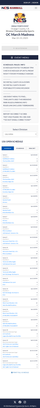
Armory (5, 202)
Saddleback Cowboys (9, 159)
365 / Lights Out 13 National (10, 346)
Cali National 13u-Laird (9, 264)
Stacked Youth (7, 200)
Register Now (21, 48)
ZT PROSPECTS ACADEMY (10, 315)
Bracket (32, 148)
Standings (20, 148)
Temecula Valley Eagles (9, 262)
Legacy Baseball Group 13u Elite (12, 336)
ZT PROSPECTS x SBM (9, 171)
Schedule (7, 148)
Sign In (35, 3)
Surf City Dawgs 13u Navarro (11, 274)
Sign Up (27, 3)
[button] (20, 57)
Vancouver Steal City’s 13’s (10, 241)
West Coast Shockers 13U (10, 303)
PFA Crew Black (7, 231)
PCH (4, 284)
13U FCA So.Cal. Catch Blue (10, 344)
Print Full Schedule (21, 372)
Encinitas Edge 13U (8, 181)
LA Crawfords (6, 334)
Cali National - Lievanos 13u (10, 233)
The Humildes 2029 (8, 161)
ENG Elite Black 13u (8, 212)
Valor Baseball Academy (9, 305)
